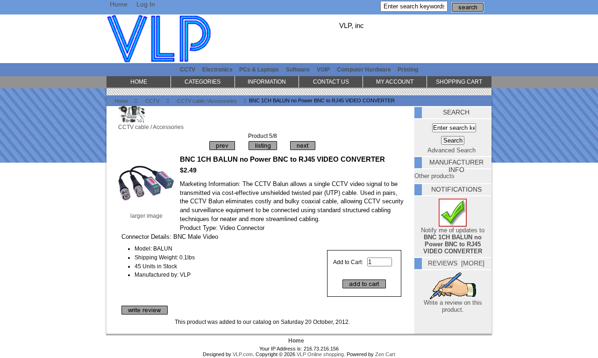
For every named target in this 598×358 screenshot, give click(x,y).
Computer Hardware (364, 69)
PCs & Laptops (259, 69)
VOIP (323, 69)
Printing (408, 69)
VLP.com (243, 354)
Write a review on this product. (453, 306)
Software (298, 69)
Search (456, 112)
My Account (394, 82)
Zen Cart (385, 354)
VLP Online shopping (320, 354)
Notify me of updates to (452, 241)
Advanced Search (451, 150)
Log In (145, 4)
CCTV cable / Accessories (207, 100)
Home (119, 4)
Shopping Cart (459, 82)
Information (267, 82)
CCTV (152, 100)
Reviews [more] (456, 263)
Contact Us (331, 82)
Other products (434, 175)
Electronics (217, 69)
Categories (203, 82)
